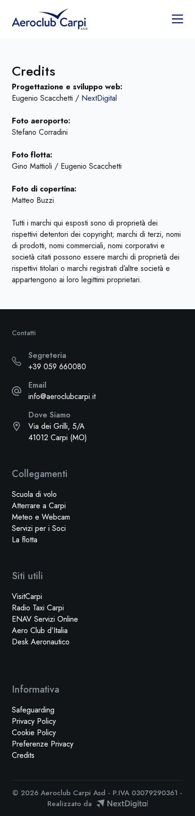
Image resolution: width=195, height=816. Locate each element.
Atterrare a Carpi (39, 505)
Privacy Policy (34, 721)
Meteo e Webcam (41, 517)
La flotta (24, 539)
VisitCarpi (27, 596)
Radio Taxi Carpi (38, 607)
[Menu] (177, 19)
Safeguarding (33, 709)
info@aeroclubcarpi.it (62, 396)
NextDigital (99, 98)
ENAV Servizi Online (45, 619)
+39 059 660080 (57, 366)
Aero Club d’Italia (40, 630)
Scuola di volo (34, 494)
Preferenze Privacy (42, 743)
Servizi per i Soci (39, 528)
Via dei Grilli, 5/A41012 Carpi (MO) (57, 432)
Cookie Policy (34, 732)
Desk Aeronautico (41, 641)
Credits (23, 755)
